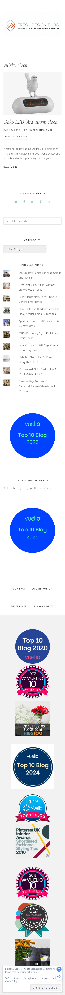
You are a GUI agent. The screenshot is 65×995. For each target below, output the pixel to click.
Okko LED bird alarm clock (30, 121)
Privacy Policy (43, 606)
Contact (19, 588)
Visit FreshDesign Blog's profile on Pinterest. (27, 488)
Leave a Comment (16, 136)
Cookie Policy (42, 588)
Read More (10, 167)
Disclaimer (19, 606)
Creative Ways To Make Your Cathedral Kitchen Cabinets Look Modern (37, 386)
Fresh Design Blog (32, 24)
